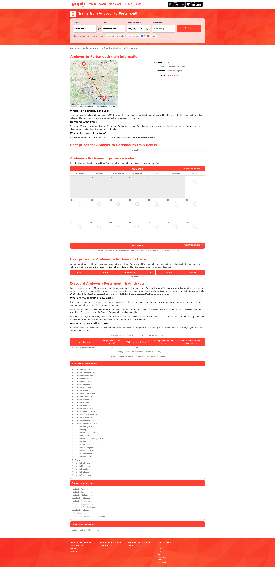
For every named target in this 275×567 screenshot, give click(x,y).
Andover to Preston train (82, 442)
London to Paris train (80, 489)
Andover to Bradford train (82, 408)
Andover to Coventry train (82, 399)
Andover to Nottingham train (83, 420)
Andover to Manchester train (83, 393)
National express (105, 546)
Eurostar (73, 548)
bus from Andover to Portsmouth (85, 530)
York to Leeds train (79, 513)
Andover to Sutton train (81, 445)
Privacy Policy (162, 563)
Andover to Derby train (81, 430)
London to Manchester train (83, 501)
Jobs (159, 548)
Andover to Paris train (81, 469)
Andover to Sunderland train (83, 454)
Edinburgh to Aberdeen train (83, 507)
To (104, 22)
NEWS (138, 4)
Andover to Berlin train (81, 463)
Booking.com (131, 36)
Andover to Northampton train (84, 433)
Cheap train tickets (77, 546)
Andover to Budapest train (82, 472)
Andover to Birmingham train (83, 372)
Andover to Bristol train (81, 390)
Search (189, 28)
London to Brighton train (82, 492)
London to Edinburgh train (82, 495)
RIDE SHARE (115, 4)
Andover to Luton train (81, 436)
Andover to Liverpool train (82, 378)
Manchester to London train (83, 498)
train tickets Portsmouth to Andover (111, 267)
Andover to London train (82, 369)
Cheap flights (133, 546)
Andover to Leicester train (82, 396)
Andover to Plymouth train (82, 417)
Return (157, 22)
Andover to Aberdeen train (82, 451)
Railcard (73, 551)
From (77, 22)
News (159, 554)
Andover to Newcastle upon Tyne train (87, 439)
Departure (134, 22)
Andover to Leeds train (81, 381)
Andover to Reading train (82, 427)
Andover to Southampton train (84, 423)
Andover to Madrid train (81, 466)
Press (159, 551)
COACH (102, 4)
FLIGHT (128, 4)
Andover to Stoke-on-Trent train (85, 411)
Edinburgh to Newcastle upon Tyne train (88, 516)
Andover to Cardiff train (81, 405)
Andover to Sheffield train (82, 384)
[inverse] (99, 28)
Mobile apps (162, 557)
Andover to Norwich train (82, 457)
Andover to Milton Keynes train (84, 448)
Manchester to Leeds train (82, 510)
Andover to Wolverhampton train (85, 414)
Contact (160, 560)
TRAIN (92, 4)
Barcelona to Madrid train (82, 504)
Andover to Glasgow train (82, 375)
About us (160, 546)
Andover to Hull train (80, 402)
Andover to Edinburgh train (83, 387)
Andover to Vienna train (81, 475)
